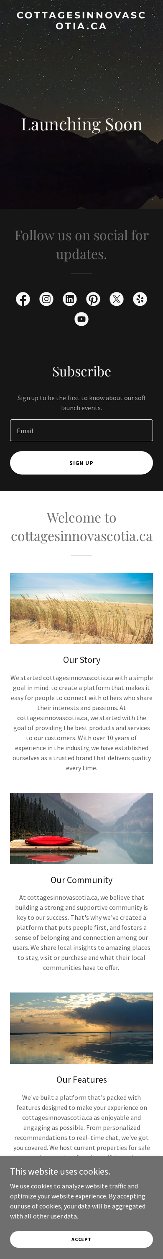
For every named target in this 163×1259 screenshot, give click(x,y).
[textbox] (81, 430)
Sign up (81, 463)
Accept (81, 1239)
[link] (81, 27)
